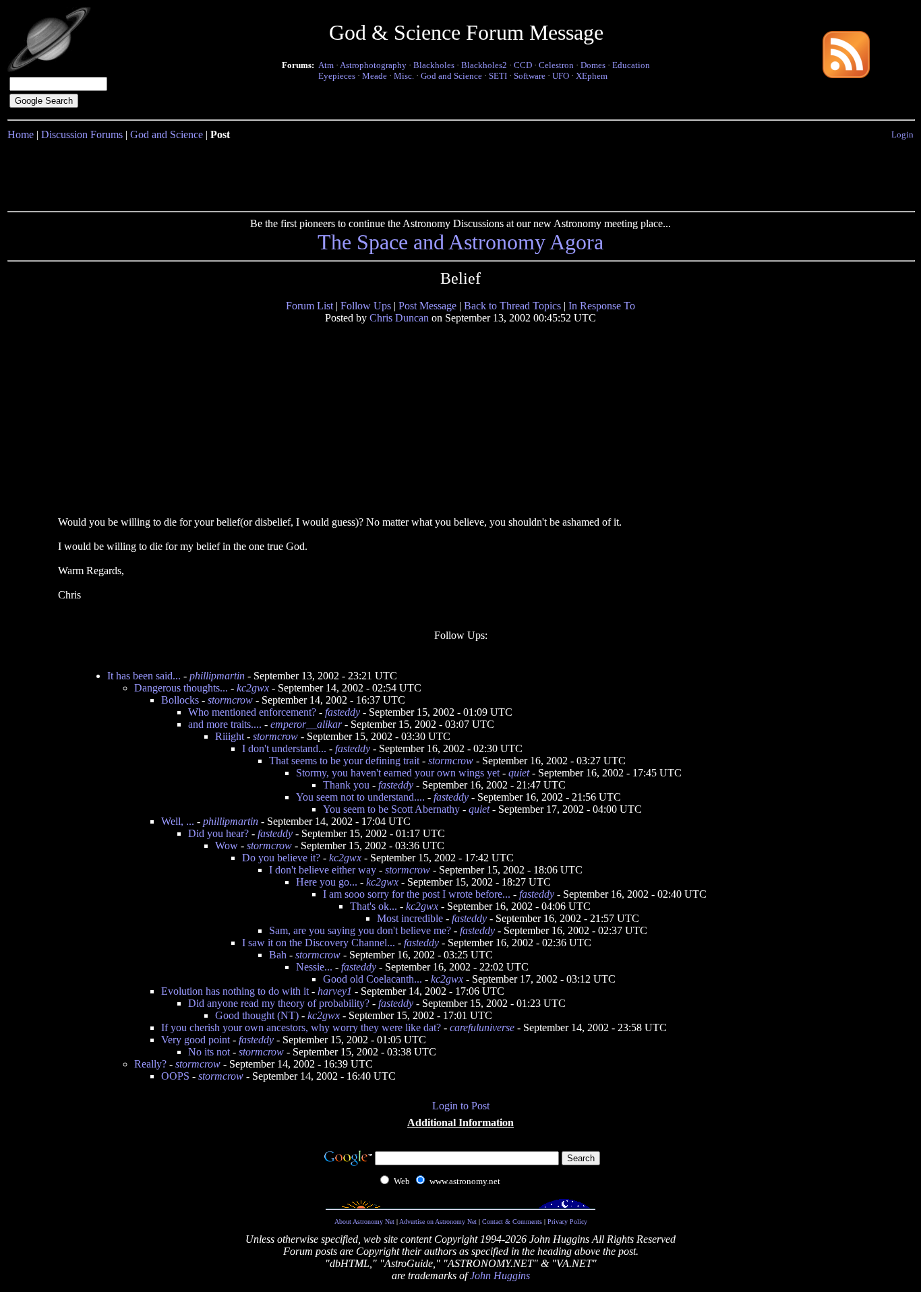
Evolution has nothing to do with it (235, 991)
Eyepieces (336, 76)
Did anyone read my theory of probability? (278, 1003)
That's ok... (373, 906)
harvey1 (335, 991)
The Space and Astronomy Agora (460, 242)
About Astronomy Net (364, 1221)
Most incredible (410, 918)
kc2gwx (253, 688)
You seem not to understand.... (360, 797)
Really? (150, 1064)
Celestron (556, 65)
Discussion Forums (82, 134)
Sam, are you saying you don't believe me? (360, 930)
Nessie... (314, 967)
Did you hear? (218, 833)
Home (20, 134)
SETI (498, 76)
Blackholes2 (484, 65)
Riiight (229, 736)
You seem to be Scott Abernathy (391, 809)
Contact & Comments (512, 1221)
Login (902, 134)
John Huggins (500, 1275)
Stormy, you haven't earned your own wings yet (398, 772)
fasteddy (342, 712)
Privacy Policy (567, 1221)
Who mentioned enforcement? (252, 712)
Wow (226, 845)
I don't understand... (284, 748)
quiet (518, 772)
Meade (374, 76)
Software (529, 76)
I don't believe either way (322, 869)
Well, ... (177, 821)
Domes (593, 65)
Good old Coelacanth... (372, 979)
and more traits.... (225, 724)
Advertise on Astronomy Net (438, 1221)
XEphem (591, 76)
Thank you (346, 785)
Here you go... (326, 882)
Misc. (404, 76)
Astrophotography (373, 65)
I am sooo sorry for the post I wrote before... (416, 894)
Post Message (427, 305)
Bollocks (180, 700)
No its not (209, 1051)
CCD (523, 65)
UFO (560, 76)
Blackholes (433, 65)
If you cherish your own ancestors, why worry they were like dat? (301, 1027)
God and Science (451, 76)
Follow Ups (365, 305)
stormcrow (230, 700)
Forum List (309, 305)
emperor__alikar (306, 724)
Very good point (195, 1039)
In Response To (601, 305)
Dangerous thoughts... (181, 688)
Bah (278, 954)
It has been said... (144, 675)
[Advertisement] (460, 173)
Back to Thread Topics (512, 305)
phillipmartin (217, 675)
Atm (326, 65)
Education (631, 65)
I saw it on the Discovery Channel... (318, 942)
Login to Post (460, 1105)
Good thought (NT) (257, 1015)
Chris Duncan (399, 318)
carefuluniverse (482, 1027)
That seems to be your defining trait (344, 760)
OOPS (175, 1076)
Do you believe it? (281, 857)
